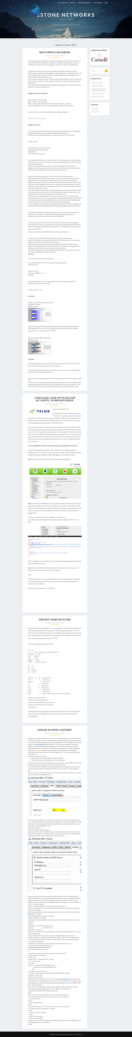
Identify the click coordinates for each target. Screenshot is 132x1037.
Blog (106, 2)
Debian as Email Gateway (55, 729)
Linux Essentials (98, 2)
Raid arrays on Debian (54, 52)
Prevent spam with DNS (55, 619)
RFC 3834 (49, 979)
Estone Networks (63, 2)
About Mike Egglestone (84, 2)
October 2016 (94, 112)
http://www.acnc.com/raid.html (37, 118)
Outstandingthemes (77, 1034)
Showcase (73, 2)
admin (49, 55)
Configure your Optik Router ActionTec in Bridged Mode (54, 399)
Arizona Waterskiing (96, 82)
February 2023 (95, 109)
